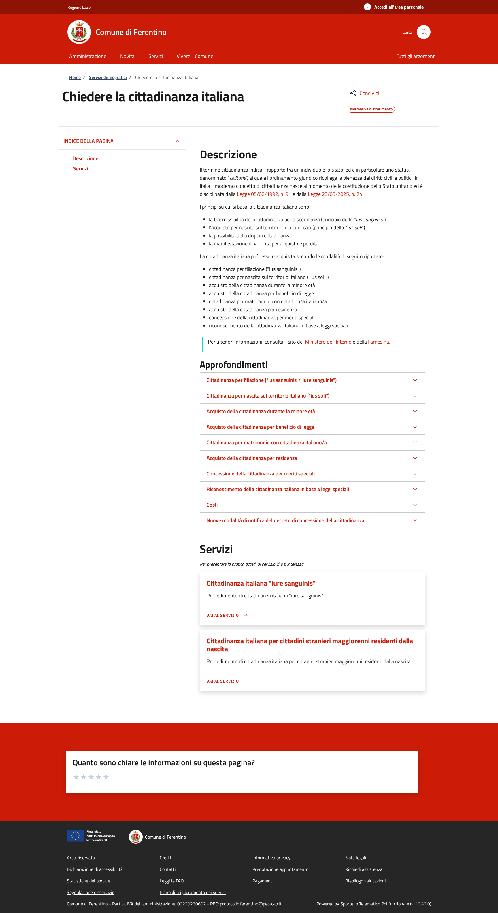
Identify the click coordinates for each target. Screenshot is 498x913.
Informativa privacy (271, 857)
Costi (212, 505)
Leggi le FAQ (172, 880)
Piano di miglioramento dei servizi (193, 892)
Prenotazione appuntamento (280, 869)
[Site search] (424, 32)
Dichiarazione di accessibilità (95, 869)
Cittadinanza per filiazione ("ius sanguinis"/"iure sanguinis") (272, 380)
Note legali (355, 857)
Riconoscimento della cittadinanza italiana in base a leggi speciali (278, 489)
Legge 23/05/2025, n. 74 (335, 194)
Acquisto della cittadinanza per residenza (252, 458)
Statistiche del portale (88, 880)
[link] (228, 615)
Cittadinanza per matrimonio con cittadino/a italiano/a (267, 442)
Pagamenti (262, 880)
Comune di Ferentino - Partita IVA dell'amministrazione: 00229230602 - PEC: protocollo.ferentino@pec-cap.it (174, 903)
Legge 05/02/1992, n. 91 (264, 194)
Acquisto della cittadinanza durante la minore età (261, 411)
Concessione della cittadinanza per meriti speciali (261, 473)
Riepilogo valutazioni (365, 880)
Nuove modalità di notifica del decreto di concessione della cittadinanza (285, 520)
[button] (394, 7)
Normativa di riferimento (371, 108)
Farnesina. (379, 342)
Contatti (168, 869)
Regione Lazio (79, 7)
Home (75, 77)
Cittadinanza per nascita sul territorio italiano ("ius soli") (268, 396)
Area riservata (81, 857)
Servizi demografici (108, 77)
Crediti (166, 857)
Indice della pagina (88, 141)
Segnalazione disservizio (90, 892)
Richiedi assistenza (363, 869)
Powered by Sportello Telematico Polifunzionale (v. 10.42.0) (373, 903)
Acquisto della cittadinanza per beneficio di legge (260, 427)
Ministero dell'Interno (328, 342)
